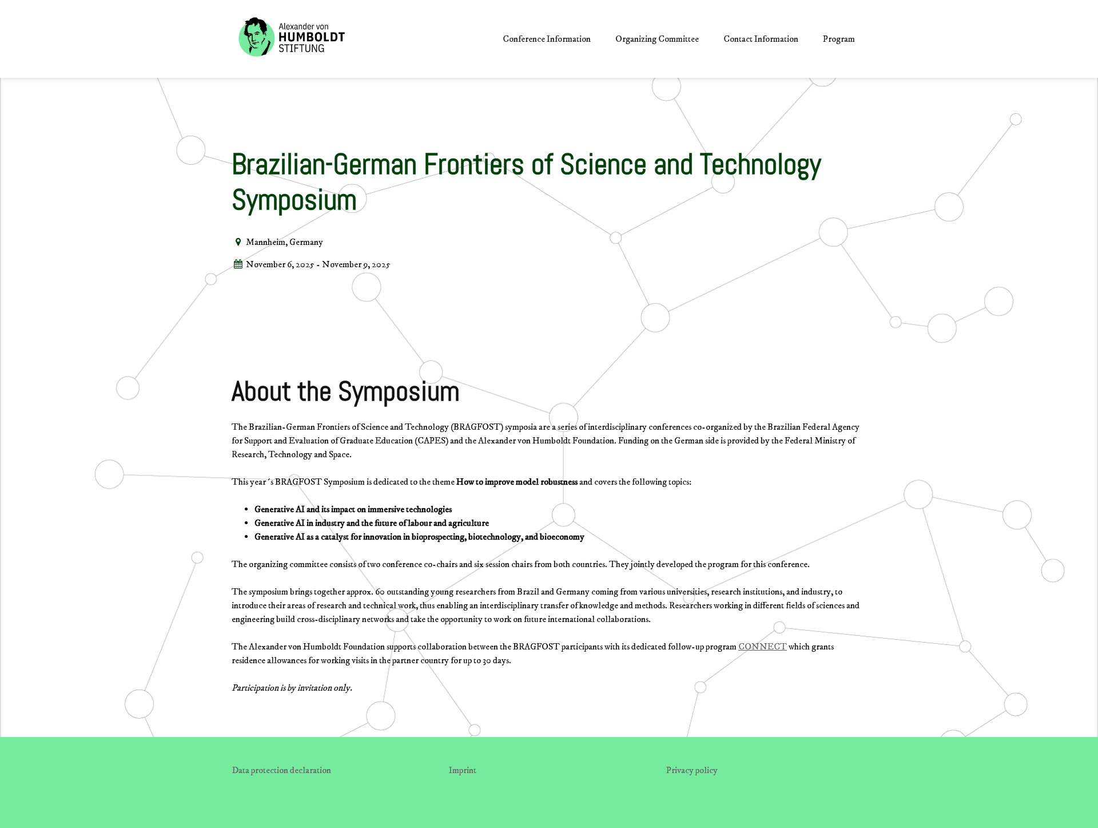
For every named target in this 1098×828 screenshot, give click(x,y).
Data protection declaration (281, 770)
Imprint (462, 770)
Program (839, 39)
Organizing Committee (657, 39)
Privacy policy (692, 770)
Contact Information (760, 39)
